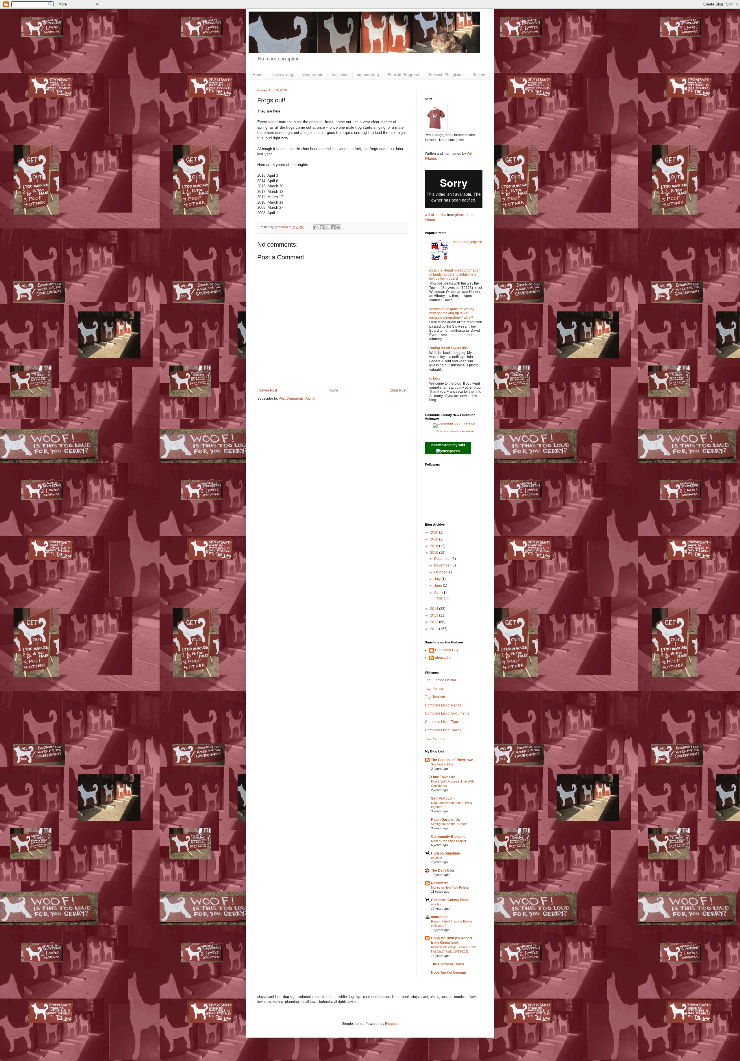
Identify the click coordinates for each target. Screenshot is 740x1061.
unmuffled (439, 917)
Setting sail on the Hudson (449, 824)
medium (436, 857)
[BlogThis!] (322, 227)
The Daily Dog (442, 870)
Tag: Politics (434, 689)
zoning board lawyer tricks (449, 348)
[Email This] (316, 227)
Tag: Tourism (435, 697)
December (443, 559)
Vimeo (430, 220)
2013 (434, 615)
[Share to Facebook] (333, 227)
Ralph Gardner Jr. (445, 820)
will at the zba (435, 215)
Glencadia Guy (446, 650)
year (271, 122)
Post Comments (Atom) (297, 398)
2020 (434, 532)
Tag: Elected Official (440, 680)
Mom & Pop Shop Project (448, 841)
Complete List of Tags (442, 722)
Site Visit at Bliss (442, 764)
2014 (434, 609)
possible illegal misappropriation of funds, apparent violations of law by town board (454, 274)
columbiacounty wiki (448, 445)
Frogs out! (441, 598)
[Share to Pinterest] (338, 227)
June (438, 586)
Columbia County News (450, 900)
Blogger (391, 1024)
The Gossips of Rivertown (452, 760)
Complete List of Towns (443, 730)
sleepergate (312, 74)
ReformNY (439, 883)
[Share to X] (327, 227)
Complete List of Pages (443, 705)
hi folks (434, 379)
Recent (478, 74)
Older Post (398, 390)
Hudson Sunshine (445, 853)
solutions (340, 74)
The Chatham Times (447, 964)
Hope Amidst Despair (448, 972)
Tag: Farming (435, 739)
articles (436, 904)
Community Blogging (448, 837)
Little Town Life (443, 777)
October (440, 572)
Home (258, 74)
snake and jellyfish (467, 242)
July (437, 579)
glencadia (463, 215)
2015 (434, 553)
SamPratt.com (443, 798)
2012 (434, 622)
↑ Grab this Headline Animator (454, 431)
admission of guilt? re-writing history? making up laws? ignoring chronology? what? (451, 313)
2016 (434, 546)
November (443, 565)
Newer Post (268, 390)
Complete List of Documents (447, 713)
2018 (434, 539)
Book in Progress (403, 74)
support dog (368, 74)
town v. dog (282, 74)
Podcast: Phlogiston (446, 74)
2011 (434, 629)
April (438, 593)
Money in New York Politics (450, 887)
